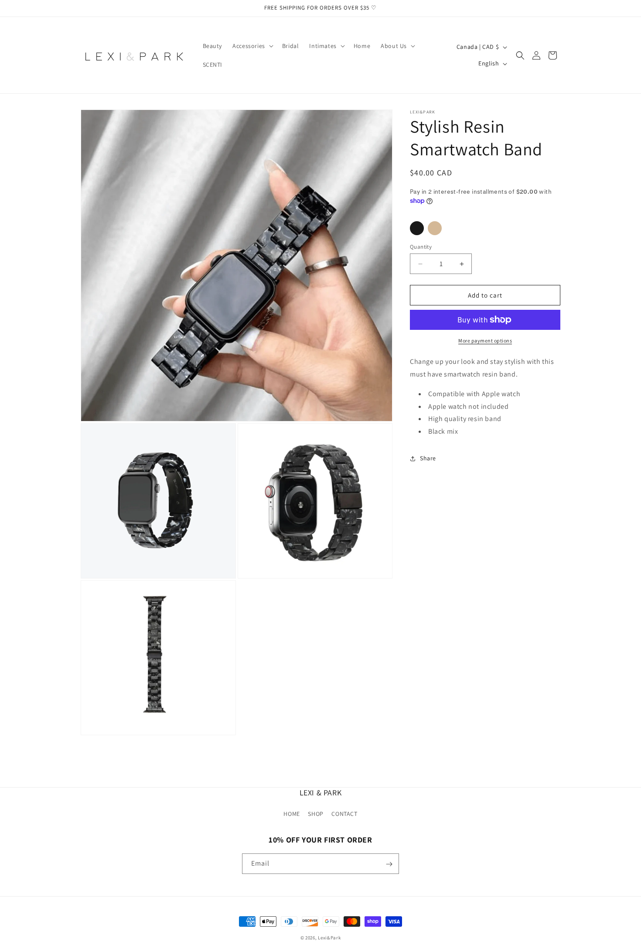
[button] (252, 46)
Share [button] (428, 458)
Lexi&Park (329, 938)
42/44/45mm (435, 228)
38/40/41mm (417, 228)
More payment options (485, 340)
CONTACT (344, 814)
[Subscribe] (389, 864)
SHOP (315, 814)
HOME (291, 814)
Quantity (421, 246)
